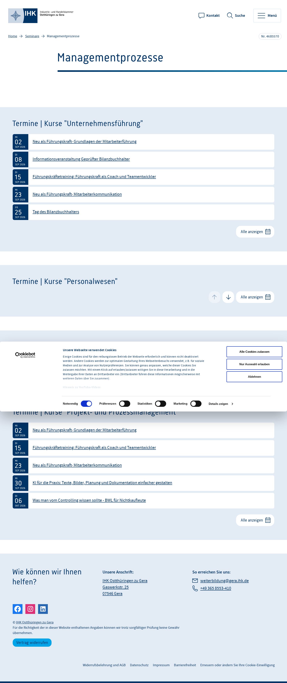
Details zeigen (218, 403)
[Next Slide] (228, 297)
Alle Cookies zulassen (254, 351)
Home (12, 36)
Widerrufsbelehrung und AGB (104, 665)
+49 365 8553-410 (215, 588)
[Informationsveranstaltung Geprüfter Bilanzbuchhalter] (143, 159)
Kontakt (213, 15)
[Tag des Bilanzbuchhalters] (143, 212)
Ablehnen (254, 376)
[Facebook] (17, 609)
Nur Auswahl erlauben (254, 364)
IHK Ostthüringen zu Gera (34, 622)
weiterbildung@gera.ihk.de (224, 581)
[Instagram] (30, 609)
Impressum (161, 665)
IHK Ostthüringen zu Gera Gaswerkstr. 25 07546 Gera (124, 587)
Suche (240, 15)
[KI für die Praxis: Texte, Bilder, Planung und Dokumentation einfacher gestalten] (143, 483)
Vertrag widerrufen (32, 642)
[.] (41, 16)
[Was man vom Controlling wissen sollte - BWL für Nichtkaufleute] (143, 500)
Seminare (32, 36)
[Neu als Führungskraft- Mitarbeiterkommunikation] (143, 194)
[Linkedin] (43, 609)
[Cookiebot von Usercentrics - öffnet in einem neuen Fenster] (25, 355)
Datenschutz (139, 665)
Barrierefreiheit (185, 665)
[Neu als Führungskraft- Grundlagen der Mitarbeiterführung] (143, 142)
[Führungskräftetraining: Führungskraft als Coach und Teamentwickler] (143, 177)
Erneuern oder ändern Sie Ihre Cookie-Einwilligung (237, 665)
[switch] (124, 404)
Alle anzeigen (252, 231)
